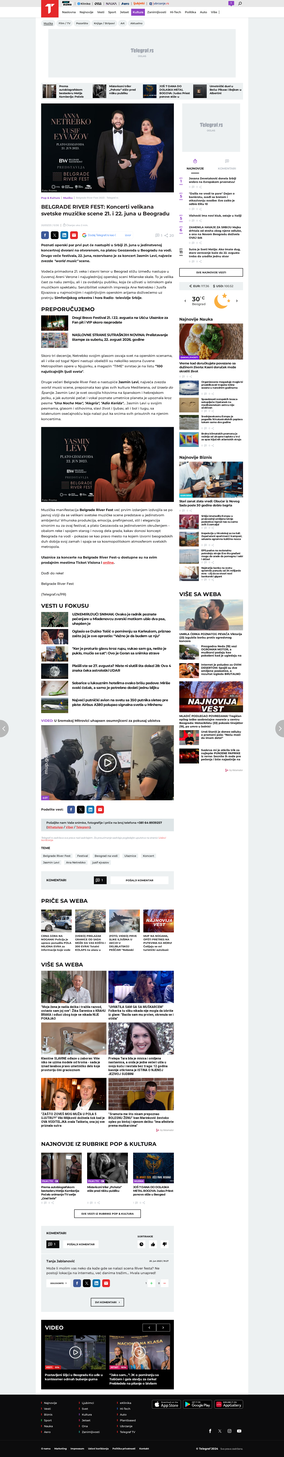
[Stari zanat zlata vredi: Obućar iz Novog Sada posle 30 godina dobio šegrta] (211, 480)
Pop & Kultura (50, 197)
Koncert (148, 856)
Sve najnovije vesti (211, 272)
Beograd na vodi (106, 856)
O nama (45, 1448)
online (108, 563)
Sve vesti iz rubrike (107, 1213)
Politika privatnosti (123, 1448)
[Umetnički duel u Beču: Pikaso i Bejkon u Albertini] (200, 91)
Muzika (68, 197)
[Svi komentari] (141, 1244)
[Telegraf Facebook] (210, 1431)
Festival (82, 856)
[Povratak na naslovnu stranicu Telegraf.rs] (50, 8)
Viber (69, 827)
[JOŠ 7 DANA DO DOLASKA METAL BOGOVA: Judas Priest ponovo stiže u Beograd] (149, 91)
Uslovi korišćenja (98, 1448)
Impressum (77, 1448)
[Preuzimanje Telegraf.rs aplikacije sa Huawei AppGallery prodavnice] (228, 1404)
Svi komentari (107, 1302)
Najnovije (196, 319)
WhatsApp (55, 827)
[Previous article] (4, 728)
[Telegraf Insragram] (229, 1431)
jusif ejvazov (100, 862)
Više (214, 12)
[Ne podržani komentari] (164, 1244)
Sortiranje (145, 1236)
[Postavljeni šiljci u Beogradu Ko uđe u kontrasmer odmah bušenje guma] (75, 1352)
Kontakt (144, 1448)
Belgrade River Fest (57, 856)
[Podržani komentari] (153, 1244)
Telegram (83, 827)
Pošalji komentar (139, 880)
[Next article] (279, 728)
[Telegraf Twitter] (220, 1431)
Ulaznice (130, 856)
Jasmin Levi (51, 862)
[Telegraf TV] (239, 1431)
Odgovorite (58, 1283)
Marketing (60, 1448)
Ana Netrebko (76, 862)
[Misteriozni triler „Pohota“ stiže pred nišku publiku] (99, 91)
